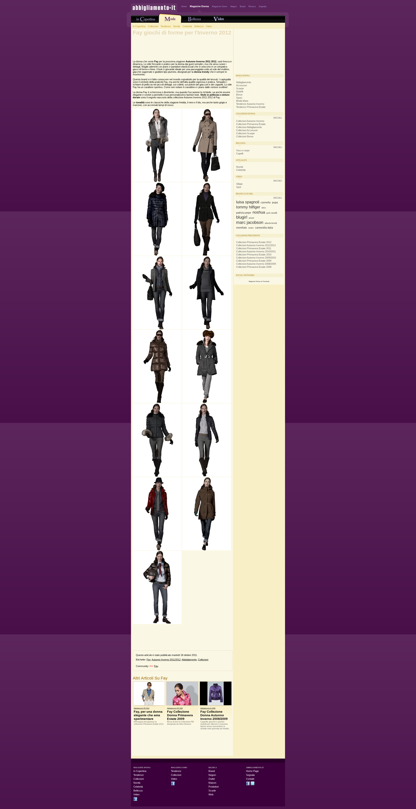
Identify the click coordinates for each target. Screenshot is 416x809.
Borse (239, 94)
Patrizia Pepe (243, 212)
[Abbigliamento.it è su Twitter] (252, 784)
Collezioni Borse (244, 136)
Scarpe (240, 88)
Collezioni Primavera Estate (251, 124)
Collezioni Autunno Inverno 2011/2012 (256, 245)
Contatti (250, 779)
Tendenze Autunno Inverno (250, 104)
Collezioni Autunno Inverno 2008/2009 (256, 264)
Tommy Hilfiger (248, 207)
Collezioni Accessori (247, 130)
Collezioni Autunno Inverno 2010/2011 (256, 251)
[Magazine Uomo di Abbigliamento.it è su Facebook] (173, 784)
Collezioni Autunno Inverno (250, 121)
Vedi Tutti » (277, 117)
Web (210, 794)
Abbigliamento (189, 659)
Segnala (262, 6)
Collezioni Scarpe (245, 133)
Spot (238, 187)
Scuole (212, 790)
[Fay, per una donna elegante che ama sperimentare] (149, 693)
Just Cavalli (271, 212)
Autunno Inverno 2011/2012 (166, 659)
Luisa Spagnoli (247, 202)
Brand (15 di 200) (244, 194)
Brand (242, 6)
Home (184, 6)
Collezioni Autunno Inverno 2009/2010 (256, 257)
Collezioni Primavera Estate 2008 (253, 267)
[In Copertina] (145, 20)
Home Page (252, 771)
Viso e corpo (242, 150)
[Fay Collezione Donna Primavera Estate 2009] (182, 693)
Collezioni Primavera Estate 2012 (253, 242)
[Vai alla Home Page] (154, 10)
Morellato (241, 227)
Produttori (213, 786)
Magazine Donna (199, 6)
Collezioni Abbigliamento (249, 127)
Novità (176, 26)
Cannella (266, 202)
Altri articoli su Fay (150, 678)
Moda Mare (242, 101)
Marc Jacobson (249, 222)
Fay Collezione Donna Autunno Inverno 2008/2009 (214, 715)
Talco (264, 208)
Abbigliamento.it (255, 767)
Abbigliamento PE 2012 (141, 708)
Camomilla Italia (264, 227)
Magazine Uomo (219, 6)
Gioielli (239, 91)
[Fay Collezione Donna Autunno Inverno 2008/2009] (216, 693)
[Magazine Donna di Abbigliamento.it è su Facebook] (135, 800)
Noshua (259, 212)
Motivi (251, 228)
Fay (148, 659)
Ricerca (252, 6)
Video (209, 26)
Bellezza (198, 26)
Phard (251, 218)
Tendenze (166, 26)
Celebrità (187, 26)
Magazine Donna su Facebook (259, 281)
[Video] (218, 20)
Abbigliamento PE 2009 (175, 708)
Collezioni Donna (245, 114)
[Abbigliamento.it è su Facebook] (248, 784)
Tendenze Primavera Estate (251, 107)
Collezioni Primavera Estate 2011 (253, 248)
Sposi (239, 97)
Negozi (233, 6)
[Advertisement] (182, 46)
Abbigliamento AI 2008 (207, 708)
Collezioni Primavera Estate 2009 (253, 260)
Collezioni (153, 26)
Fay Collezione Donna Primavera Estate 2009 (180, 715)
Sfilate (239, 184)
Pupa (275, 202)
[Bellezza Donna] (194, 20)
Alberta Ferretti (271, 223)
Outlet (211, 779)
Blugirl (241, 217)
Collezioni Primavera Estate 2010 (253, 254)
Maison (212, 783)
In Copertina (139, 26)
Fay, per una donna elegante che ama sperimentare (148, 715)
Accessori (241, 85)
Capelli (239, 153)
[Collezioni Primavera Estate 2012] (170, 20)
